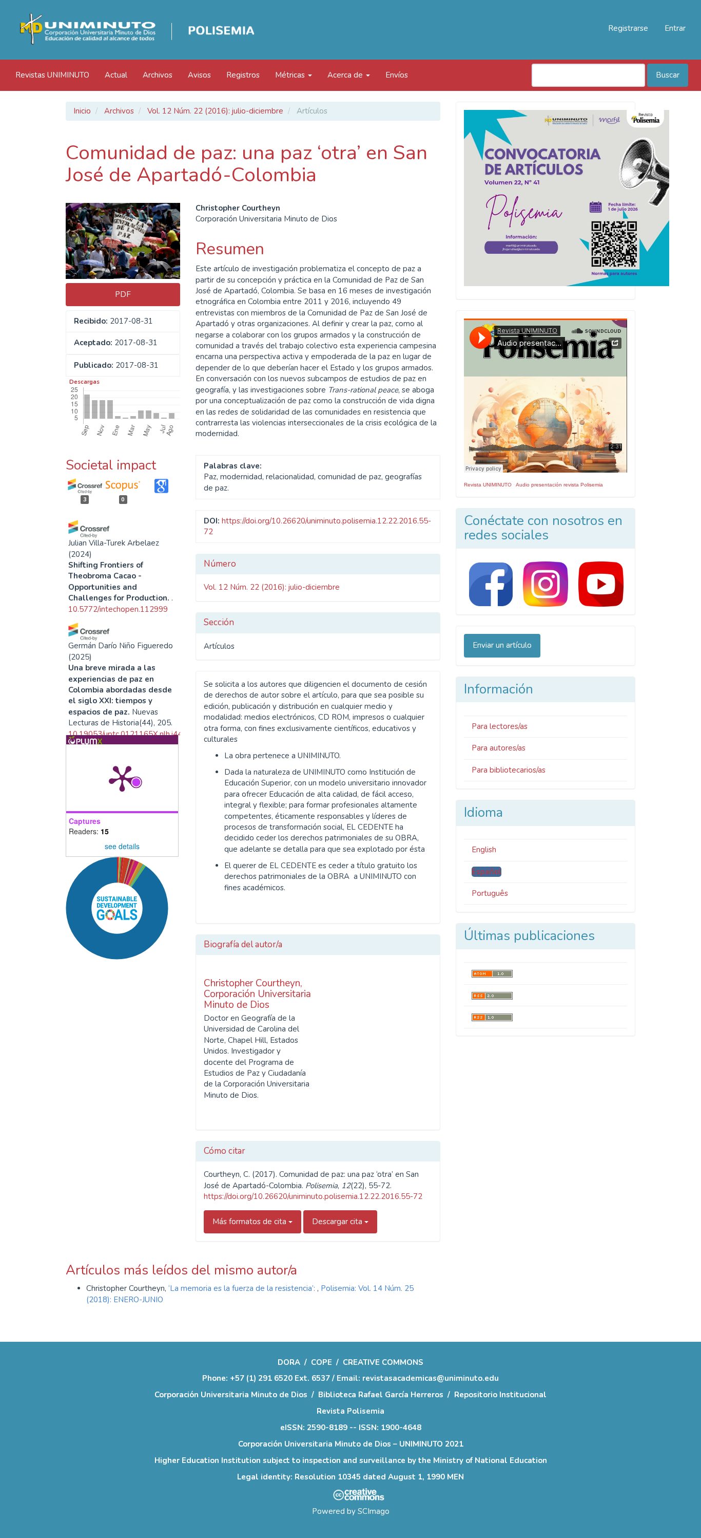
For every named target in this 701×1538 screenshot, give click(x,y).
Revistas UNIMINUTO (52, 75)
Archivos (157, 75)
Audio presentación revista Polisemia (559, 484)
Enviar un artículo (502, 645)
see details (122, 846)
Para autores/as (498, 748)
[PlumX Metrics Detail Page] (122, 778)
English (484, 850)
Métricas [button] (291, 75)
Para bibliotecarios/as (509, 770)
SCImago (374, 1511)
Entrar (675, 28)
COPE (321, 1362)
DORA (289, 1362)
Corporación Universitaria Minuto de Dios (230, 1395)
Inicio (82, 111)
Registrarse (628, 28)
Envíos (396, 75)
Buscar (667, 75)
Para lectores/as (500, 726)
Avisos (199, 75)
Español (486, 872)
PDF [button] (123, 294)
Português (490, 893)
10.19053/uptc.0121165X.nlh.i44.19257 (137, 734)
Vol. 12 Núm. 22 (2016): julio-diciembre (215, 111)
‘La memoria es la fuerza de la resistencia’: (242, 1288)
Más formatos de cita (250, 1221)
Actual (116, 75)
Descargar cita (338, 1221)
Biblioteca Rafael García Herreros (380, 1395)
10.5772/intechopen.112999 (118, 609)
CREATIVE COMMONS (383, 1362)
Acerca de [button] (346, 75)
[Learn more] (113, 1121)
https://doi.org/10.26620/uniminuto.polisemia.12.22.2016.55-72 (313, 1196)
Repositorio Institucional (500, 1395)
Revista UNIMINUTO (488, 484)
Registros (243, 75)
